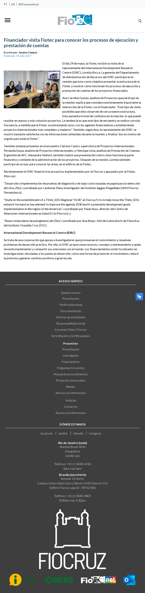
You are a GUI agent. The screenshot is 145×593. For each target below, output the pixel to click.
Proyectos (70, 343)
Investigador (71, 355)
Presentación (70, 298)
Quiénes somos (71, 292)
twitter (63, 433)
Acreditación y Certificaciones (70, 336)
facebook (47, 433)
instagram (95, 433)
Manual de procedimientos (70, 374)
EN (13, 4)
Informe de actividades (71, 317)
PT (5, 4)
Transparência (30, 4)
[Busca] (139, 20)
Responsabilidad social (70, 323)
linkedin (78, 433)
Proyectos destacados (70, 380)
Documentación (70, 311)
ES (20, 4)
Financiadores (71, 361)
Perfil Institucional (70, 304)
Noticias (70, 400)
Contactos (70, 406)
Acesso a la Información (71, 393)
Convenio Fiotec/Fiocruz (71, 329)
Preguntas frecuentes (71, 368)
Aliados (70, 386)
